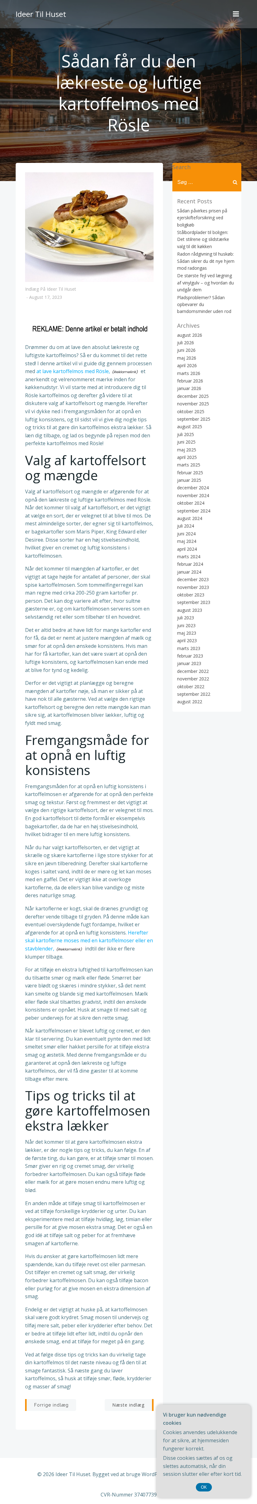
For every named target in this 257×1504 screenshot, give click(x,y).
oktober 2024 (190, 503)
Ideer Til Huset (41, 14)
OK (204, 1487)
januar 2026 (189, 388)
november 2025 (193, 404)
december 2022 (193, 671)
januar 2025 (189, 480)
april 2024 (187, 549)
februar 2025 (190, 473)
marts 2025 (188, 465)
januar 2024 (189, 572)
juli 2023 (185, 618)
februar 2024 (190, 564)
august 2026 (189, 335)
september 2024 (193, 511)
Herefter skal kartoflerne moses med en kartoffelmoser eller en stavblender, (89, 940)
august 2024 (189, 518)
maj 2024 (186, 541)
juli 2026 (185, 343)
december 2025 (193, 396)
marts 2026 (188, 373)
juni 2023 (186, 625)
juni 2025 (186, 442)
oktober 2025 (190, 411)
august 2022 (189, 702)
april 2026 (187, 365)
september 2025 (193, 419)
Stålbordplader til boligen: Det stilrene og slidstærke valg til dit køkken (203, 239)
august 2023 (189, 610)
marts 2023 (188, 648)
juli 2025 (185, 434)
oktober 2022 (190, 687)
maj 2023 (186, 633)
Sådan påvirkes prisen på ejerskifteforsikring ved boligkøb (202, 218)
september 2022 (193, 694)
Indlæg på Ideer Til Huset (50, 289)
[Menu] (236, 14)
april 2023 (187, 640)
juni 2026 (186, 350)
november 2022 (193, 679)
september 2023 (193, 602)
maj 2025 (186, 450)
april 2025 (187, 457)
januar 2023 (189, 663)
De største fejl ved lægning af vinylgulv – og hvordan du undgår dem (205, 283)
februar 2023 (190, 656)
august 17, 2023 (45, 297)
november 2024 (193, 495)
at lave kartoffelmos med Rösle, (73, 371)
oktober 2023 (190, 595)
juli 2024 (185, 526)
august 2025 (189, 426)
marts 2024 (188, 556)
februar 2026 (190, 381)
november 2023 (193, 587)
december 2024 (193, 488)
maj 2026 (186, 358)
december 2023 (193, 579)
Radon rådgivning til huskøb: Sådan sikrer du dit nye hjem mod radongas (205, 261)
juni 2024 (186, 534)
